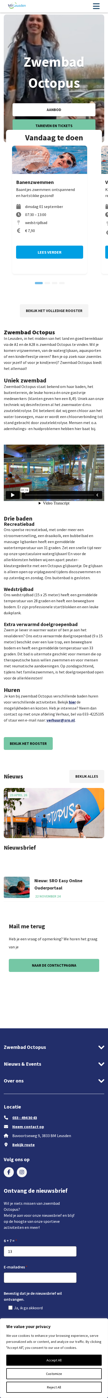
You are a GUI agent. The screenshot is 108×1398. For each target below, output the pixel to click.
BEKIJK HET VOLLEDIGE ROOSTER (54, 310)
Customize (54, 1373)
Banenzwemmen (35, 182)
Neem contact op (28, 1126)
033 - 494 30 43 (24, 1117)
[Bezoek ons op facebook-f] (9, 1172)
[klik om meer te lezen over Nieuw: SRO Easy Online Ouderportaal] (17, 887)
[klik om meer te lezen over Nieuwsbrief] (54, 813)
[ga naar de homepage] (17, 6)
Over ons (14, 1080)
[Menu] (96, 6)
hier (72, 702)
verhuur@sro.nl (60, 720)
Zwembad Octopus (25, 1047)
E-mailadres (14, 1266)
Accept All (54, 1360)
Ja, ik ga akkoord (28, 1307)
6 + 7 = (9, 1240)
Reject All (54, 1387)
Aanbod (54, 109)
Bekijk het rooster (28, 743)
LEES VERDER (50, 252)
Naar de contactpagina (54, 965)
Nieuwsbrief (20, 847)
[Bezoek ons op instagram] (22, 1172)
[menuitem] (9, 1172)
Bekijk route (23, 1144)
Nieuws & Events (22, 1064)
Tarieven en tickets (54, 125)
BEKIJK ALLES (86, 776)
